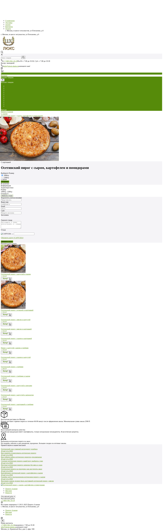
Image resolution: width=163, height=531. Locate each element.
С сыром (8, 90)
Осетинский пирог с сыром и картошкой (16, 338)
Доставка (8, 23)
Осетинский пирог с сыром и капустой (16, 357)
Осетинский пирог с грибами (12, 367)
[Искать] (23, 57)
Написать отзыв (7, 196)
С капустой (9, 94)
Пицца (7, 104)
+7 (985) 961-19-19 (10, 61)
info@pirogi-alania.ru (11, 66)
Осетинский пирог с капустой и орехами (16, 386)
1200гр (6, 178)
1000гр (6, 175)
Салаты (8, 86)
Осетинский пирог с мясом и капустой (15, 320)
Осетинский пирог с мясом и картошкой (16, 329)
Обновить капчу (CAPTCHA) (12, 238)
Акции (8, 25)
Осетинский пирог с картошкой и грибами (17, 404)
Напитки (8, 102)
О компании (10, 21)
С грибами (9, 92)
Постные (8, 100)
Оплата (8, 29)
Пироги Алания (7, 112)
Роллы (7, 106)
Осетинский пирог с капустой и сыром (16, 274)
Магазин (8, 491)
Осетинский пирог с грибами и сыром (15, 376)
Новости (8, 493)
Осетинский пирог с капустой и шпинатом (17, 395)
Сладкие (8, 98)
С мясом (8, 88)
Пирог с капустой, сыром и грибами (14, 348)
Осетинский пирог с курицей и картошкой (17, 310)
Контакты (9, 27)
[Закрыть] (2, 520)
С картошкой (10, 96)
